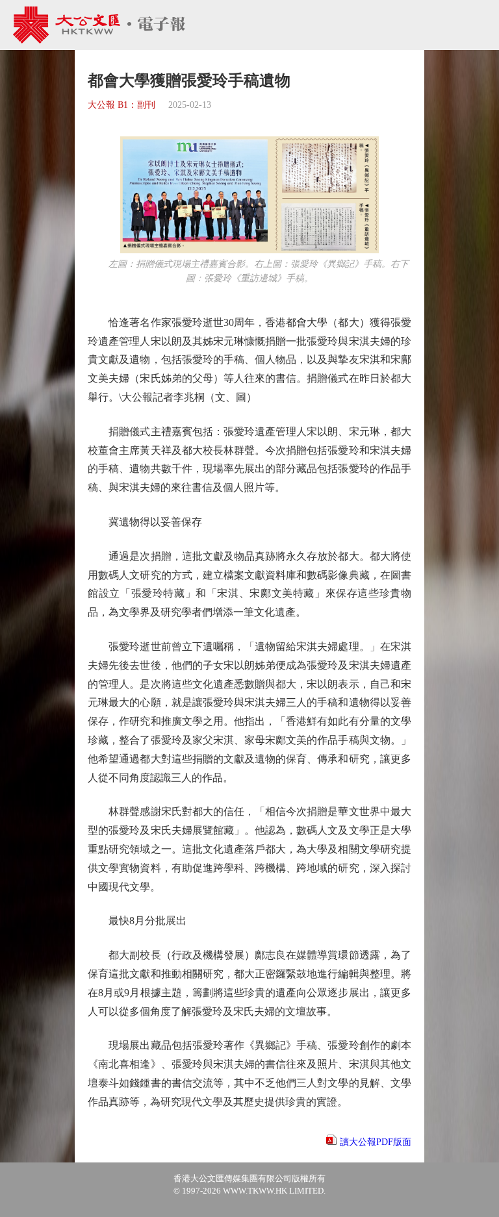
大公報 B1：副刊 (121, 105)
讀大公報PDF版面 (375, 1142)
